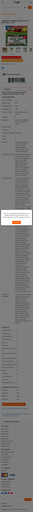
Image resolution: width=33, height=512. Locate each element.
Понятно (16, 222)
